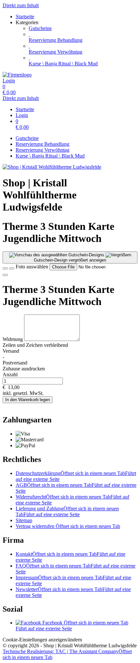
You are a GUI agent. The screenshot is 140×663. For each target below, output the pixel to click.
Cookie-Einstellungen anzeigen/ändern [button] (42, 639)
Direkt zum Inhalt (21, 5)
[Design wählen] (11, 268)
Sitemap (24, 520)
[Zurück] (5, 268)
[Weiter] (5, 275)
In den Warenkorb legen (27, 399)
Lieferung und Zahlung (67, 511)
